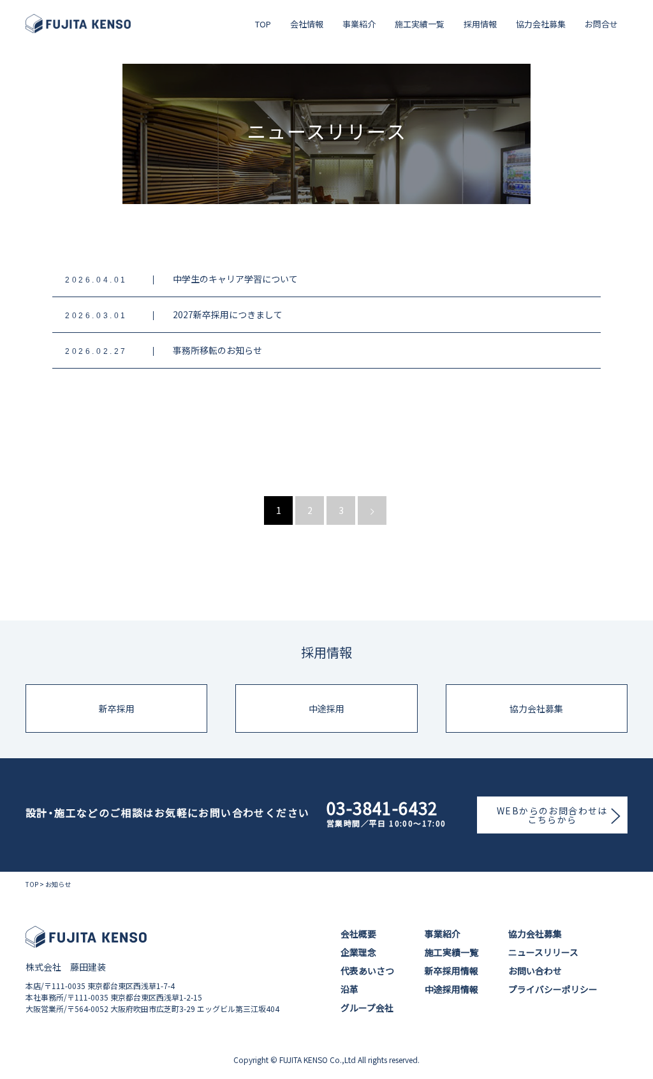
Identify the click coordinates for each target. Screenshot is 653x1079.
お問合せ (601, 24)
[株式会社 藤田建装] (78, 23)
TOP (263, 24)
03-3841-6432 (382, 808)
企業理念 (358, 952)
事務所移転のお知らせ (217, 350)
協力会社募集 (541, 24)
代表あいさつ (367, 970)
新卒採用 (117, 708)
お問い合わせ (535, 970)
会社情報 (306, 24)
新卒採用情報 (451, 970)
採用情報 (480, 24)
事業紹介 (359, 24)
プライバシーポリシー (553, 989)
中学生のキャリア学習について (235, 278)
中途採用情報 (451, 989)
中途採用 (326, 708)
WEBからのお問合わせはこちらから (552, 815)
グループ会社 (367, 1007)
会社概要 (358, 933)
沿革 (349, 989)
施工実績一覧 (419, 24)
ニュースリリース (543, 952)
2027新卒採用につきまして (227, 314)
